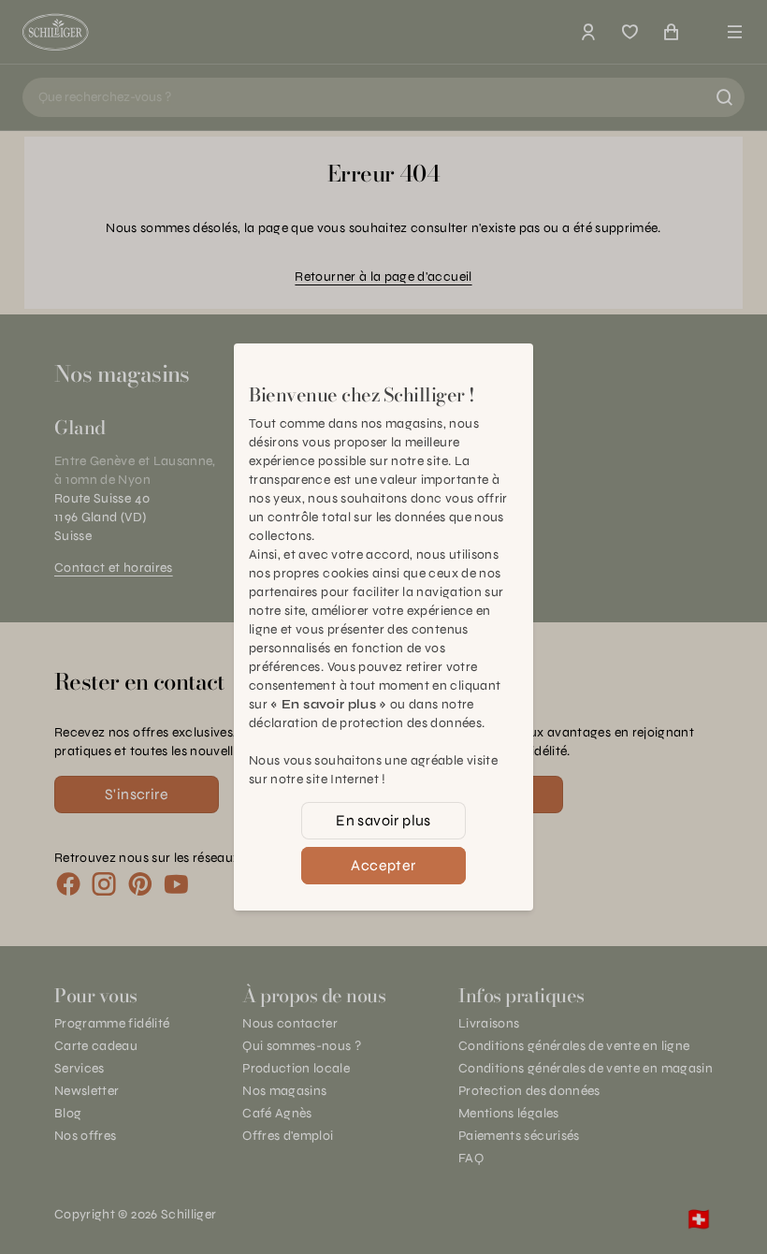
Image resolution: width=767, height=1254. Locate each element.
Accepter (383, 865)
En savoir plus (383, 820)
